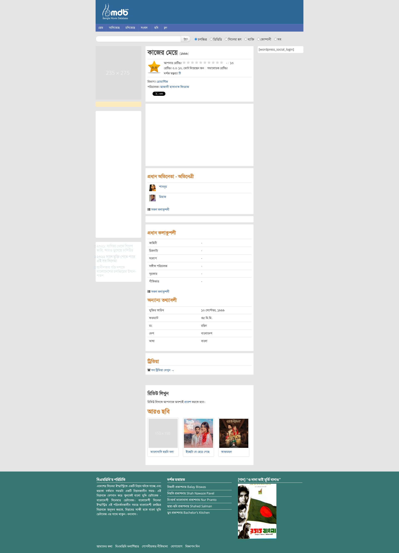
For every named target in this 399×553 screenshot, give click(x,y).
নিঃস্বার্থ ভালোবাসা (177, 500)
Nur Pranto (209, 500)
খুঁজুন (185, 39)
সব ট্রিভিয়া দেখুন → (162, 370)
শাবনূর (163, 186)
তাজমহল (226, 452)
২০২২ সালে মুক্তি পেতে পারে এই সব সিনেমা (116, 258)
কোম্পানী (265, 39)
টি (180, 73)
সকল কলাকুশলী (160, 209)
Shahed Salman (201, 506)
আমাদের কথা (104, 546)
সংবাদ (144, 28)
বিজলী (171, 487)
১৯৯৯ (184, 54)
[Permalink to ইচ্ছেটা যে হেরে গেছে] (198, 433)
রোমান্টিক (162, 82)
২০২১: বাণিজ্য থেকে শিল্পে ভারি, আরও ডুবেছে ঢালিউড (115, 248)
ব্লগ (165, 28)
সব (279, 39)
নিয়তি (170, 493)
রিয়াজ (162, 197)
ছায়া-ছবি (172, 506)
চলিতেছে (130, 28)
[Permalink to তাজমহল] (233, 433)
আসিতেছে (114, 28)
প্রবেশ (187, 402)
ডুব (169, 513)
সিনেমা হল (234, 39)
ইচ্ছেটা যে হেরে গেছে (197, 452)
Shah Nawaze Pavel (200, 493)
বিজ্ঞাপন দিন (192, 546)
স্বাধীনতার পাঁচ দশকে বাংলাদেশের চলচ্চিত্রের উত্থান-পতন (116, 271)
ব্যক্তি (251, 39)
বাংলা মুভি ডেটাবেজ (133, 12)
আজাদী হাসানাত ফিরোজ (174, 87)
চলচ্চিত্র (202, 39)
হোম (100, 28)
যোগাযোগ (176, 546)
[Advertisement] (118, 174)
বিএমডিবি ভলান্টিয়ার (127, 546)
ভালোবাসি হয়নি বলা (162, 452)
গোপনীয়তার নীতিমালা (155, 546)
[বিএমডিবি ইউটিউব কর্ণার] (257, 511)
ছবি (156, 28)
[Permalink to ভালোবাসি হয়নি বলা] (163, 433)
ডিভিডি (217, 39)
